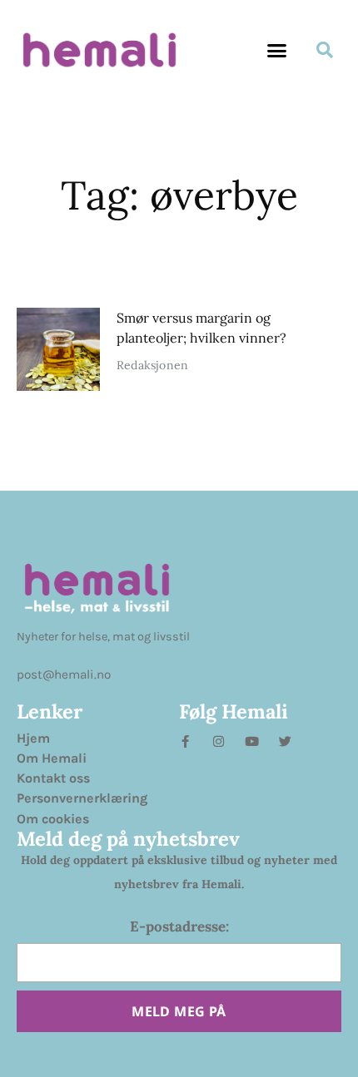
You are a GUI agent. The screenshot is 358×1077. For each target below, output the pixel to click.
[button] (277, 50)
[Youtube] (252, 741)
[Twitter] (285, 741)
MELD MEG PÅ (179, 1011)
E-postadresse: (179, 926)
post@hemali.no (64, 674)
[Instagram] (218, 741)
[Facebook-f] (185, 741)
